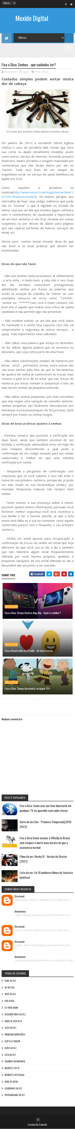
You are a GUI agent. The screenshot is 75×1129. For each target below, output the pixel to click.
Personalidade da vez (15, 1095)
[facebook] (66, 4)
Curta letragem (12, 1041)
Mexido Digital (31, 18)
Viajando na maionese (15, 1061)
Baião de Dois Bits (13, 1021)
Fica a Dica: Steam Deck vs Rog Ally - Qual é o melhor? (33, 613)
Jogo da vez (10, 1027)
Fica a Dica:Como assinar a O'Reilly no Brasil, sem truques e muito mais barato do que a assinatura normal (45, 843)
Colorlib (43, 1124)
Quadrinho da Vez (13, 1088)
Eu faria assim (11, 1007)
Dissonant (20, 896)
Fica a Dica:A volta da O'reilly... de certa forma (29, 650)
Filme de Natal (11, 1081)
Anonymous (20, 911)
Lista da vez (10, 1054)
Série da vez (10, 994)
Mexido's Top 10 (12, 1068)
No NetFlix (9, 987)
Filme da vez (10, 980)
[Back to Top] (38, 1119)
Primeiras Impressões (15, 1034)
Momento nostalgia (14, 1074)
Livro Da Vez (11, 1048)
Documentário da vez (15, 1014)
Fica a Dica (41, 71)
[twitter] (71, 4)
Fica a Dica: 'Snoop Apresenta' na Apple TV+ (27, 688)
